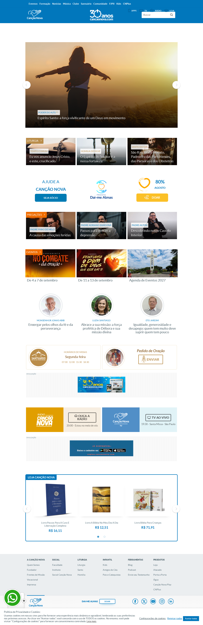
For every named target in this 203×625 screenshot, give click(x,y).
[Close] (24, 601)
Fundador (32, 570)
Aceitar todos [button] (191, 618)
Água (155, 579)
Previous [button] (27, 85)
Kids (105, 565)
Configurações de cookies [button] (152, 618)
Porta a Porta (160, 574)
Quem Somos (33, 565)
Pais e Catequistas (112, 574)
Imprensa (31, 584)
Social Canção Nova (62, 574)
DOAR (156, 197)
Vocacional (32, 579)
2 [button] (104, 537)
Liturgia (32, 140)
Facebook (135, 602)
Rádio (158, 11)
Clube (76, 3)
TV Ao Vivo (160, 417)
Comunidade (100, 3)
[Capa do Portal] (101, 14)
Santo (80, 570)
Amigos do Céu (110, 570)
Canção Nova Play (162, 584)
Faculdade (57, 565)
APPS (133, 11)
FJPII (112, 3)
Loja (155, 565)
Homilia (81, 574)
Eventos (31, 252)
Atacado (157, 570)
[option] (101, 85)
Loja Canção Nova (41, 477)
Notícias (56, 3)
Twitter (144, 602)
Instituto (56, 570)
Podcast (132, 570)
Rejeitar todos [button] (174, 618)
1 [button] (98, 537)
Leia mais (91, 621)
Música (67, 3)
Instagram (161, 602)
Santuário (86, 3)
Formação (44, 3)
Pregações (34, 214)
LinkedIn (170, 602)
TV (145, 11)
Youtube (153, 602)
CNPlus (157, 589)
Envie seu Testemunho (139, 574)
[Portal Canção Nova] (35, 15)
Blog (130, 565)
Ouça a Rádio (83, 417)
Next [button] (176, 85)
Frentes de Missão (36, 574)
